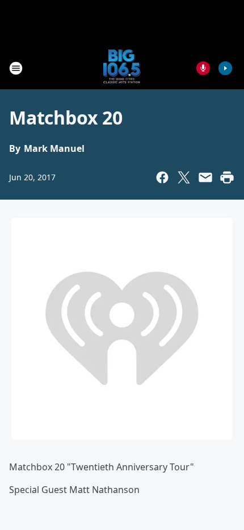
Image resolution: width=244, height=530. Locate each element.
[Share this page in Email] (205, 177)
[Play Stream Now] (225, 68)
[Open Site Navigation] (16, 68)
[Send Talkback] (203, 68)
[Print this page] (227, 177)
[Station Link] (122, 67)
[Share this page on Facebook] (162, 177)
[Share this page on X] (184, 177)
